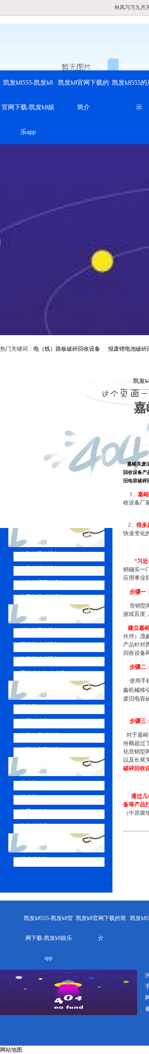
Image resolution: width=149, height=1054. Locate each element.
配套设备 (39, 766)
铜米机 (28, 707)
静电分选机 (34, 826)
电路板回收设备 (39, 554)
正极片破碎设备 (39, 645)
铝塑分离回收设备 (42, 750)
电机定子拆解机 (39, 735)
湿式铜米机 (34, 859)
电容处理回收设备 (42, 583)
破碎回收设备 (45, 690)
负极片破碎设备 (39, 659)
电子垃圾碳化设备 (42, 597)
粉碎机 (28, 797)
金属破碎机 (34, 721)
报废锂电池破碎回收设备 (61, 613)
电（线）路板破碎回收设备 (66, 349)
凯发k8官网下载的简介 (83, 95)
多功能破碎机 (45, 842)
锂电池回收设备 (39, 630)
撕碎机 (28, 783)
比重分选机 (34, 812)
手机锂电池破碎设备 (45, 673)
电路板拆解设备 (39, 568)
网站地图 (11, 1050)
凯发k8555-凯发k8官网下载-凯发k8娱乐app (28, 107)
